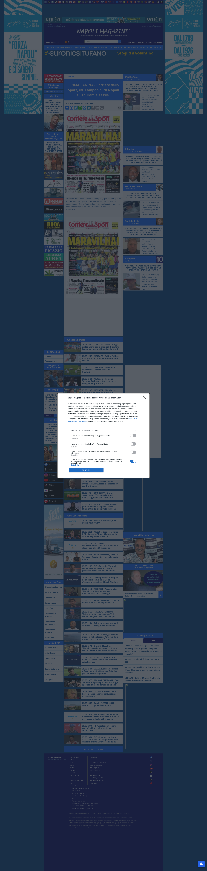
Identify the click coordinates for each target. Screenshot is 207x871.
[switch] (133, 435)
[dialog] (103, 435)
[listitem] (103, 430)
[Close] (145, 398)
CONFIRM (86, 470)
